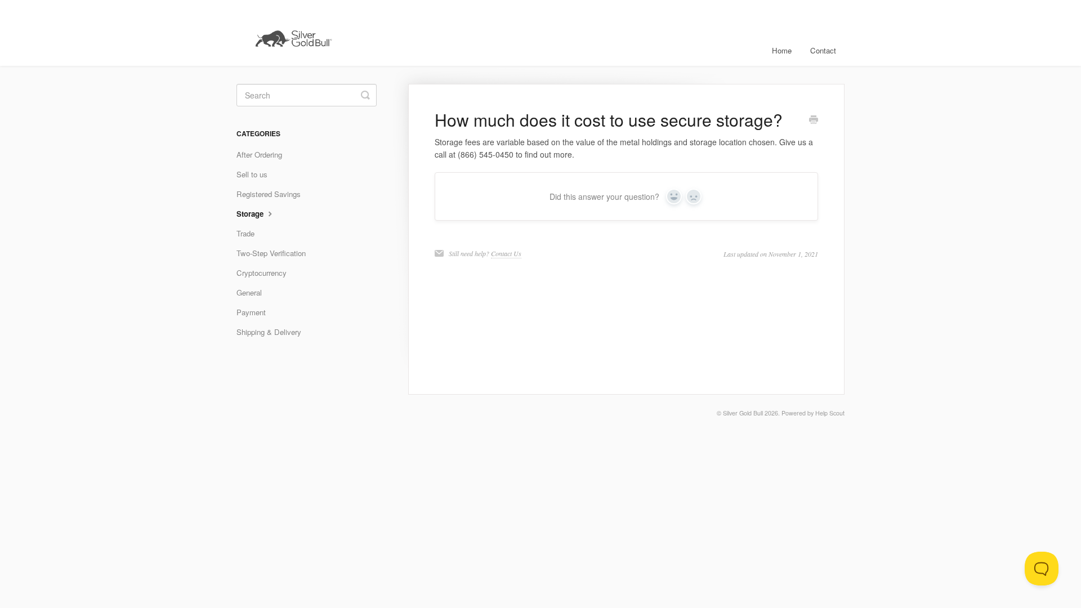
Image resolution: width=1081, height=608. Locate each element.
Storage (251, 213)
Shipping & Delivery (268, 332)
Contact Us (506, 253)
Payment (251, 312)
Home (782, 50)
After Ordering (259, 154)
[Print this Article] (813, 120)
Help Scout (830, 413)
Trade (245, 233)
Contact (823, 50)
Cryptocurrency (261, 272)
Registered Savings (268, 194)
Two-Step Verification (271, 253)
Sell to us (251, 174)
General (249, 292)
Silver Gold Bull (743, 413)
